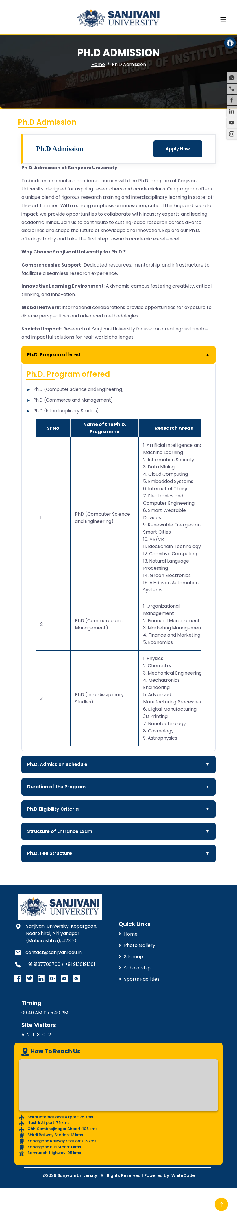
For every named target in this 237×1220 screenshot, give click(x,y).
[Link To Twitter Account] (17, 978)
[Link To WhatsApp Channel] (76, 978)
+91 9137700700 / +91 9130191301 (60, 964)
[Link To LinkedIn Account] (41, 978)
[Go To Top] (221, 1204)
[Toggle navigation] (223, 19)
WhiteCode (183, 1175)
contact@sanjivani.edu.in (53, 952)
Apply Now (178, 149)
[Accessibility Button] (230, 43)
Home (98, 64)
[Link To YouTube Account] (64, 978)
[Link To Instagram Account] (29, 978)
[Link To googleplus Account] (52, 978)
